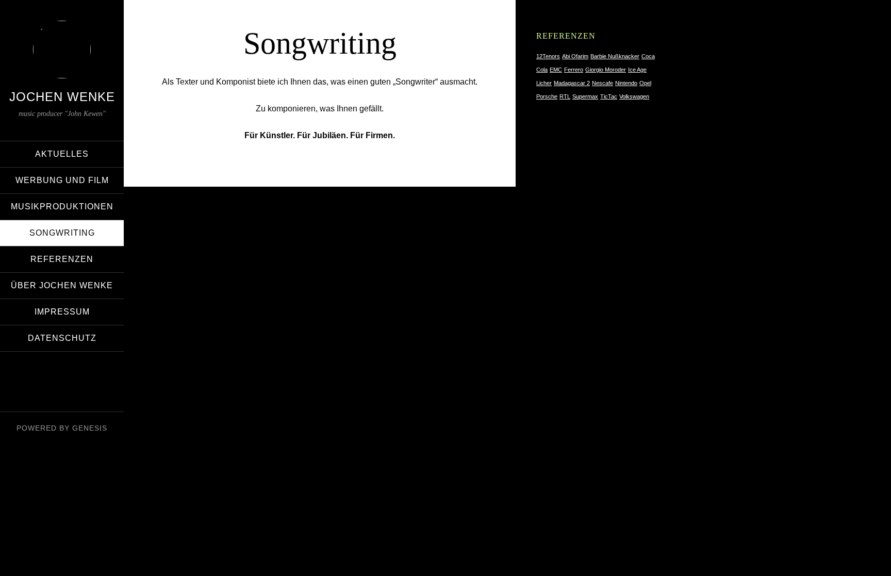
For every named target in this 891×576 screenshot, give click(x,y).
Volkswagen (634, 96)
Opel (645, 83)
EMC (556, 70)
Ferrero (573, 70)
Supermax (585, 96)
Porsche (546, 96)
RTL (564, 96)
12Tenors (548, 56)
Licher (544, 83)
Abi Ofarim (575, 56)
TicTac (608, 96)
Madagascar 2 (572, 83)
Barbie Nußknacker (614, 56)
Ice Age (637, 70)
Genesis (89, 428)
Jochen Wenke (62, 97)
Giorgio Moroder (605, 70)
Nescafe (602, 83)
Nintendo (626, 83)
